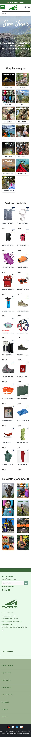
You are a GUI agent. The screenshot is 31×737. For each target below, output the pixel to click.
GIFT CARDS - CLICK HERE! (14, 2)
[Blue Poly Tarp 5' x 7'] (23, 411)
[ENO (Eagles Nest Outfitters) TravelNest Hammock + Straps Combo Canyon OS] (8, 433)
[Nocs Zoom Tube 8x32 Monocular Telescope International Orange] (23, 258)
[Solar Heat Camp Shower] (8, 214)
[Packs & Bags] (8, 96)
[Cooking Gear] (22, 148)
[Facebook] (3, 590)
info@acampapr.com (7, 624)
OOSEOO (14, 733)
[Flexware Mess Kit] (8, 389)
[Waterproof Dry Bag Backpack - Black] (8, 236)
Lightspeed (26, 733)
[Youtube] (6, 590)
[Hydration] (22, 131)
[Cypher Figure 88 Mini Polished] (23, 214)
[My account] (25, 7)
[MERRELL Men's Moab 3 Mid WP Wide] (23, 345)
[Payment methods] (15, 727)
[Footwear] (22, 79)
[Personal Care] (8, 182)
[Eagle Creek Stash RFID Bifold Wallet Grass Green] (23, 389)
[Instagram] (9, 590)
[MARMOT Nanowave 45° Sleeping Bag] (23, 455)
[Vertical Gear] (22, 113)
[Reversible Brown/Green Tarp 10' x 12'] (8, 411)
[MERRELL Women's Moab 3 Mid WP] (23, 302)
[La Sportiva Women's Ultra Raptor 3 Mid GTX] (8, 367)
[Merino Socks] (8, 113)
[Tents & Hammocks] (8, 165)
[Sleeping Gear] (22, 165)
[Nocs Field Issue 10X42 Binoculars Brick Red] (23, 280)
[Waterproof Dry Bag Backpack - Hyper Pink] (23, 236)
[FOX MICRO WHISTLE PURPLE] (8, 258)
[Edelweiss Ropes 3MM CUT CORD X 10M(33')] (23, 433)
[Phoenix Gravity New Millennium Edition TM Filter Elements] (8, 345)
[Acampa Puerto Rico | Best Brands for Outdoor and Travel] (13, 7)
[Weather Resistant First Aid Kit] (8, 280)
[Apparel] (22, 96)
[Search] (29, 13)
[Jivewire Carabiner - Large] (23, 324)
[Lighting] (8, 148)
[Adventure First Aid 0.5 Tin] (23, 367)
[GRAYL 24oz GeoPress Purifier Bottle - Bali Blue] (8, 302)
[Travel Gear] (8, 79)
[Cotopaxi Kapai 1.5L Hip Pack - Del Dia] (8, 324)
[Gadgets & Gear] (8, 131)
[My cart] (29, 7)
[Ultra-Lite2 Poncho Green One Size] (8, 455)
